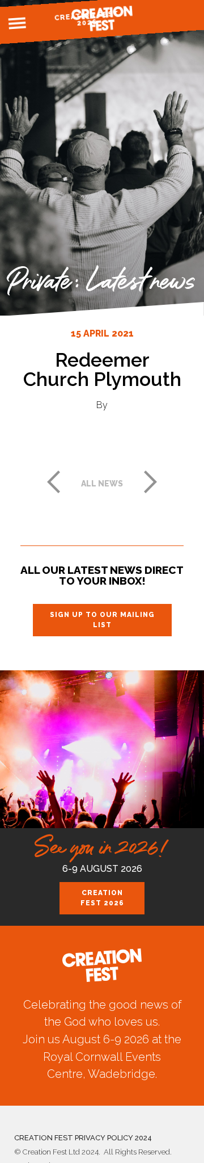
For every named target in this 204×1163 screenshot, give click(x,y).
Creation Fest (102, 18)
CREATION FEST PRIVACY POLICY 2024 (83, 1137)
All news (102, 483)
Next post (150, 482)
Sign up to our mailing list (102, 620)
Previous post (53, 482)
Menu (17, 23)
